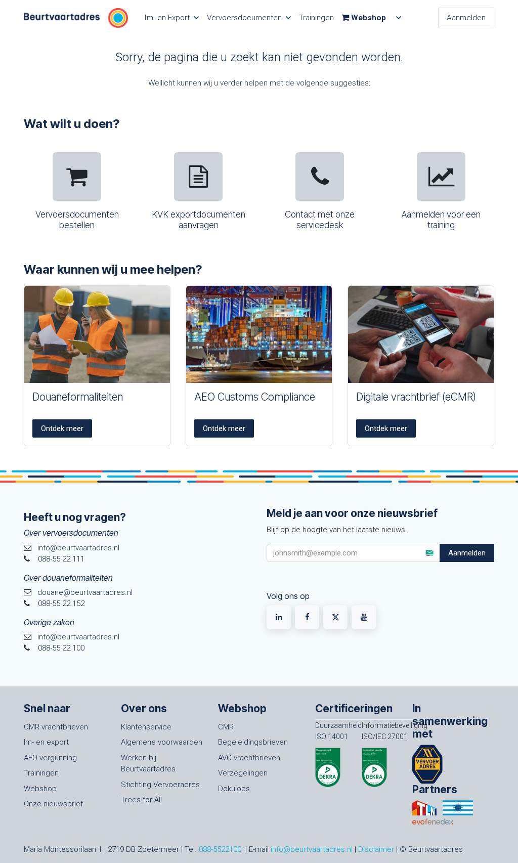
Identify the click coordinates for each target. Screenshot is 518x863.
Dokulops (234, 788)
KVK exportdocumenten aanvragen (198, 219)
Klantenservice (146, 726)
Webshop (40, 788)
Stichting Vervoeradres (160, 784)
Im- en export (46, 742)
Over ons (144, 708)
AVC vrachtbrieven (249, 757)
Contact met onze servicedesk (320, 219)
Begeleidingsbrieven (253, 742)
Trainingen (41, 773)
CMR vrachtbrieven (56, 726)
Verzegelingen (243, 773)
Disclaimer (376, 849)
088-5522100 (220, 849)
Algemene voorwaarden (161, 742)
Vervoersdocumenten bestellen (77, 219)
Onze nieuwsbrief (53, 803)
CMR (226, 726)
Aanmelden (466, 17)
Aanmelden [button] (467, 552)
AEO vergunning (50, 757)
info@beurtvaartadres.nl (312, 849)
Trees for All (141, 799)
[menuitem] (171, 18)
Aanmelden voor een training (441, 219)
